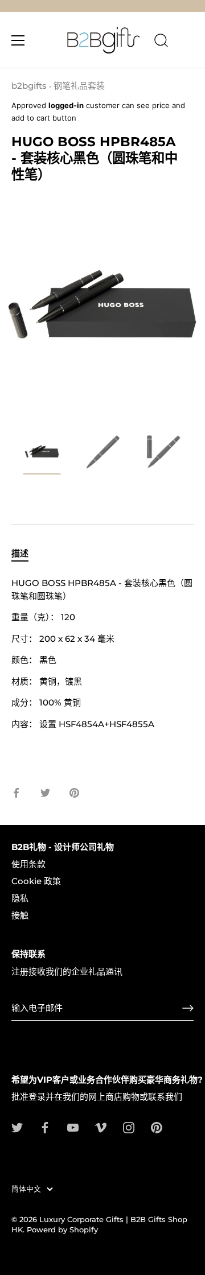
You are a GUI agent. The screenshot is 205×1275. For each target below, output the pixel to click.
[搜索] (161, 42)
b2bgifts (29, 85)
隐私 (19, 898)
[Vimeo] (100, 1126)
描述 (19, 553)
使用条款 (28, 864)
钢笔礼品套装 (79, 85)
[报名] (188, 1008)
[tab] (25, 553)
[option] (41, 456)
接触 (19, 915)
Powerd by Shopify (62, 1230)
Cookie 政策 (36, 881)
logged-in (66, 105)
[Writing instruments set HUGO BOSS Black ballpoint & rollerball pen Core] (42, 453)
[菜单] (18, 40)
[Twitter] (17, 1126)
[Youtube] (73, 1126)
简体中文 (26, 1189)
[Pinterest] (156, 1126)
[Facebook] (45, 1126)
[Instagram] (128, 1126)
